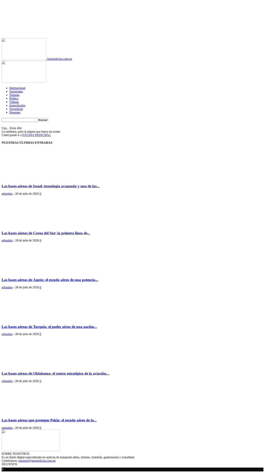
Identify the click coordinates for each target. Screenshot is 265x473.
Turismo (14, 95)
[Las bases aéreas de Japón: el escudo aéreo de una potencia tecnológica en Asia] (33, 272)
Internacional (17, 88)
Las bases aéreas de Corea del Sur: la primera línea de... (46, 233)
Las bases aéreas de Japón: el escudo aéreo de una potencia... (50, 280)
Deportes (14, 112)
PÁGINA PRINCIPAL (36, 135)
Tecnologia (16, 109)
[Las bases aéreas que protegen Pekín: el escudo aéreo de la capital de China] (33, 412)
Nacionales (16, 91)
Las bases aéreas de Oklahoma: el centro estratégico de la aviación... (55, 373)
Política (13, 98)
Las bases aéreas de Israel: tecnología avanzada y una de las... (51, 186)
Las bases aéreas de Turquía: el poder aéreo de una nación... (49, 327)
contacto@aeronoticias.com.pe (37, 460)
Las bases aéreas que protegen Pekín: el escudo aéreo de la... (49, 420)
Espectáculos (17, 105)
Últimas (14, 102)
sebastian (7, 193)
